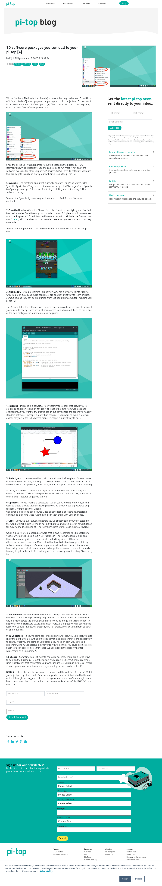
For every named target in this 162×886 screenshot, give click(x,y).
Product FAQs (131, 852)
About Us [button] (85, 4)
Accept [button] (125, 878)
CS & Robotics (58, 852)
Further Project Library (60, 854)
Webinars (87, 852)
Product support (132, 854)
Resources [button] (68, 4)
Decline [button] (138, 878)
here (15, 219)
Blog (85, 854)
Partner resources (133, 860)
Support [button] (102, 4)
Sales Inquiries (110, 852)
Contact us (109, 854)
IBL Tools (87, 857)
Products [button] (50, 4)
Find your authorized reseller (136, 857)
